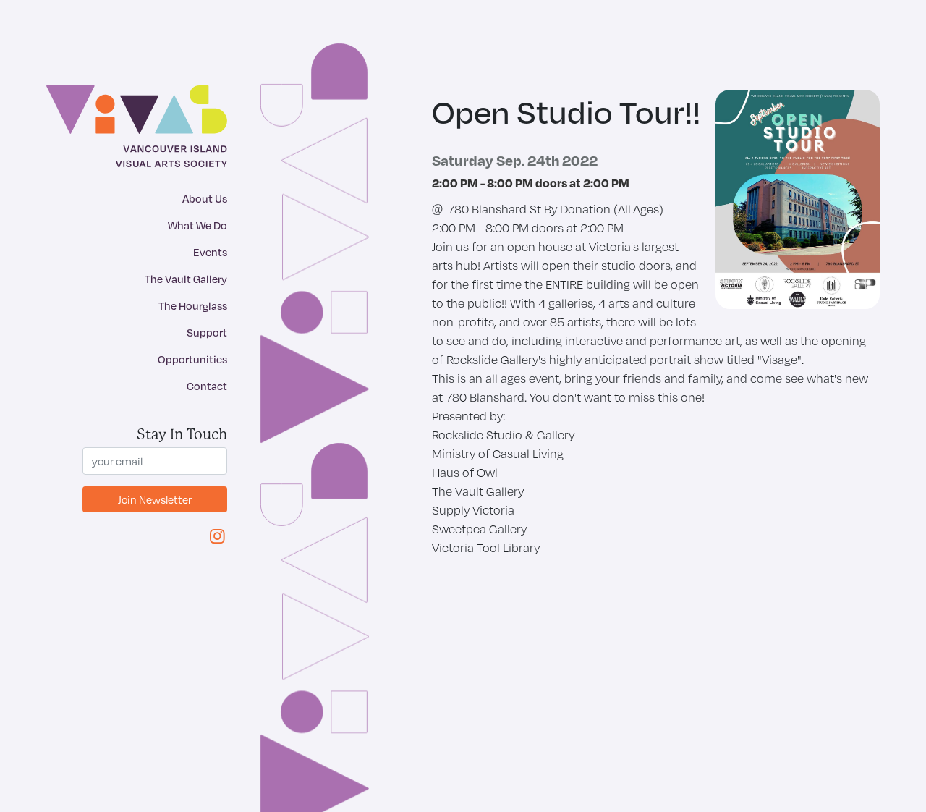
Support (207, 332)
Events (210, 251)
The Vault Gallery (186, 278)
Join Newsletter (155, 499)
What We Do (197, 225)
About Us (204, 198)
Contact (207, 385)
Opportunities (192, 358)
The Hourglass (192, 305)
